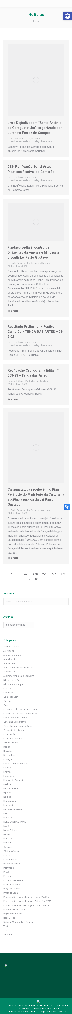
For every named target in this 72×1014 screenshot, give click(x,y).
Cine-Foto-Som (10, 696)
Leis (5, 813)
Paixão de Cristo (11, 863)
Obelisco (7, 846)
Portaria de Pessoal (13, 880)
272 (53, 574)
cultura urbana (10, 742)
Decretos (8, 750)
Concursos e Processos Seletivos (20, 713)
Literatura (8, 817)
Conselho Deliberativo (14, 721)
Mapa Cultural (10, 830)
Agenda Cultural (11, 646)
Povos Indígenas (11, 884)
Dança (6, 746)
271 (44, 574)
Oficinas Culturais (12, 851)
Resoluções (9, 917)
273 (63, 574)
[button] (67, 16)
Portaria (7, 876)
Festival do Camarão (13, 780)
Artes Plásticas (10, 659)
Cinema (7, 700)
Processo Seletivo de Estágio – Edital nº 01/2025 (27, 901)
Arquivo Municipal (12, 654)
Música (7, 834)
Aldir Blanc (8, 650)
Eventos (7, 771)
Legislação (8, 805)
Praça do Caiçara (12, 888)
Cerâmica (8, 692)
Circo (5, 705)
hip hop (7, 792)
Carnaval (8, 688)
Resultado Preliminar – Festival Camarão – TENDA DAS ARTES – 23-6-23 (36, 332)
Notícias (7, 842)
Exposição (8, 775)
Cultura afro (9, 734)
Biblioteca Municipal (13, 684)
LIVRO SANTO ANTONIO (19, 138)
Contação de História (14, 730)
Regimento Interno (12, 913)
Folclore (7, 784)
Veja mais (13, 311)
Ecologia (7, 759)
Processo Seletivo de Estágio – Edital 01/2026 (26, 896)
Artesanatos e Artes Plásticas (18, 667)
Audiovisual (9, 671)
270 (35, 574)
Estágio (7, 767)
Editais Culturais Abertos (15, 763)
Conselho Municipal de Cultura (18, 725)
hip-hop (7, 796)
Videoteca (8, 934)
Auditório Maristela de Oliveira (18, 675)
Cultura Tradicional (12, 738)
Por (19, 141)
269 (26, 574)
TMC (5, 930)
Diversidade (9, 755)
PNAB (6, 871)
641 (37, 578)
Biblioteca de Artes (12, 680)
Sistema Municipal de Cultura (18, 921)
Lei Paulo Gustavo (16, 263)
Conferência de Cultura (15, 717)
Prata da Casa (10, 892)
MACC (6, 825)
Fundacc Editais (15, 177)
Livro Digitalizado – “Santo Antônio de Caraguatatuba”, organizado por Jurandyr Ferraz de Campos (35, 128)
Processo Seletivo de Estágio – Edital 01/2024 (26, 905)
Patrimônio (8, 867)
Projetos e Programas (14, 909)
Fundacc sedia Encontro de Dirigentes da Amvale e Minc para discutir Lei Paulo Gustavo (33, 252)
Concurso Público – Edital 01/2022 (20, 709)
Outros (34, 138)
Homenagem (9, 800)
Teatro (6, 926)
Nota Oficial (9, 838)
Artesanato (9, 663)
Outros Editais (31, 177)
